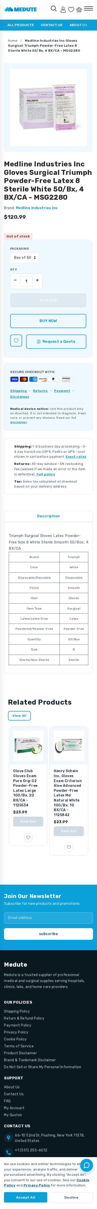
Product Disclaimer (20, 1053)
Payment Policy (17, 1025)
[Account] (63, 10)
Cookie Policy (15, 1039)
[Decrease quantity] (15, 278)
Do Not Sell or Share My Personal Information (42, 1067)
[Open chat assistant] (86, 1165)
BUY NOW (48, 321)
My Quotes (13, 1115)
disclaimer (18, 422)
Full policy (46, 474)
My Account (14, 1108)
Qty (13, 269)
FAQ (7, 1101)
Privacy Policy (16, 1032)
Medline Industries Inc (37, 208)
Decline (71, 1197)
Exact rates (76, 456)
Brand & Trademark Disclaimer (30, 1060)
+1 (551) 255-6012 (31, 1150)
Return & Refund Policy (24, 1018)
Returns (40, 391)
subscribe (48, 934)
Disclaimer (19, 397)
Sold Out (28, 821)
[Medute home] (21, 9)
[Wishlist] (71, 10)
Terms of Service (19, 1046)
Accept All (25, 1197)
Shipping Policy (17, 1011)
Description (48, 516)
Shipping (18, 391)
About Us (78, 25)
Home (12, 40)
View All (19, 716)
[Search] (53, 8)
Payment (62, 391)
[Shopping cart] (79, 10)
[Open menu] (88, 8)
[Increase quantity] (37, 278)
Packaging (19, 248)
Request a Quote (59, 341)
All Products (20, 25)
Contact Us (52, 25)
